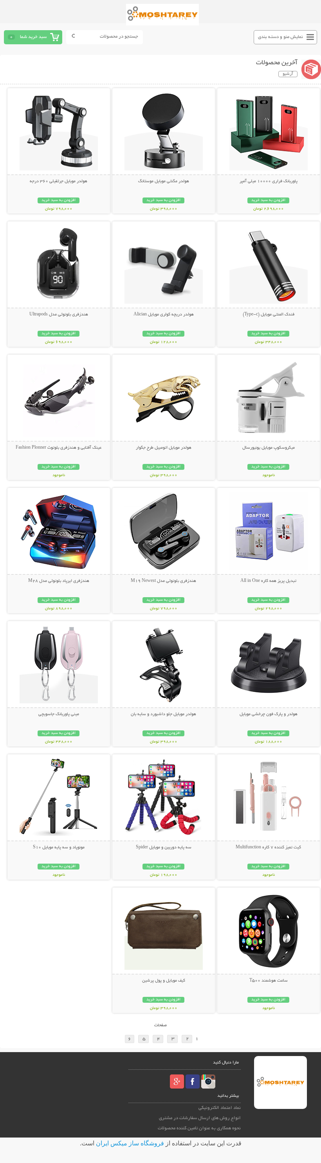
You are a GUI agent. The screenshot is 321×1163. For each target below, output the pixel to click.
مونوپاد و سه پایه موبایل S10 (59, 847)
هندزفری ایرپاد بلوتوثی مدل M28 (58, 581)
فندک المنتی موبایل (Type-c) (268, 314)
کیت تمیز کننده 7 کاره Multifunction (268, 847)
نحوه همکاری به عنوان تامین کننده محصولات (199, 1128)
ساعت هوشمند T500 (268, 980)
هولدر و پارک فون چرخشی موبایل (269, 714)
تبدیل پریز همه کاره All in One (268, 581)
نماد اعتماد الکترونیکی (219, 1107)
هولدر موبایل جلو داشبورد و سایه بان (163, 714)
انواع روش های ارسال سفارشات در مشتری (200, 1118)
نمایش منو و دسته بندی (280, 37)
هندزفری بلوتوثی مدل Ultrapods (58, 314)
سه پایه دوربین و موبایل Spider (163, 847)
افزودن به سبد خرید (268, 200)
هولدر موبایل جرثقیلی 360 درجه (58, 181)
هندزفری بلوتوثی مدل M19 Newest (163, 581)
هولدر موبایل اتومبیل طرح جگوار (163, 448)
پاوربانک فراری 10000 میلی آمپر (269, 181)
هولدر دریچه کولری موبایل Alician (163, 314)
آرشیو (288, 74)
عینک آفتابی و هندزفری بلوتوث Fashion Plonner (58, 448)
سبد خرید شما (33, 37)
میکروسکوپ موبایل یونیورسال (268, 448)
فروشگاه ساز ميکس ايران (130, 1143)
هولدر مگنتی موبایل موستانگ (163, 181)
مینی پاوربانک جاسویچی (58, 714)
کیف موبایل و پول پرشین (163, 980)
